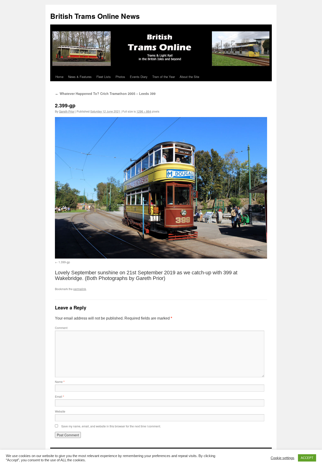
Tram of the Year (163, 76)
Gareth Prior (66, 111)
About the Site (189, 76)
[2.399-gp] (161, 187)
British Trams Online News (95, 16)
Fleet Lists (103, 76)
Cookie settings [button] (282, 458)
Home (59, 76)
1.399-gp (64, 262)
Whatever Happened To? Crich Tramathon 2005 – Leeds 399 (105, 93)
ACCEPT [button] (307, 458)
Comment (61, 328)
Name (60, 382)
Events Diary (139, 76)
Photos (120, 76)
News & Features (80, 76)
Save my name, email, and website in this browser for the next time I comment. (111, 426)
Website (60, 411)
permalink (79, 289)
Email (59, 396)
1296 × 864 (143, 111)
